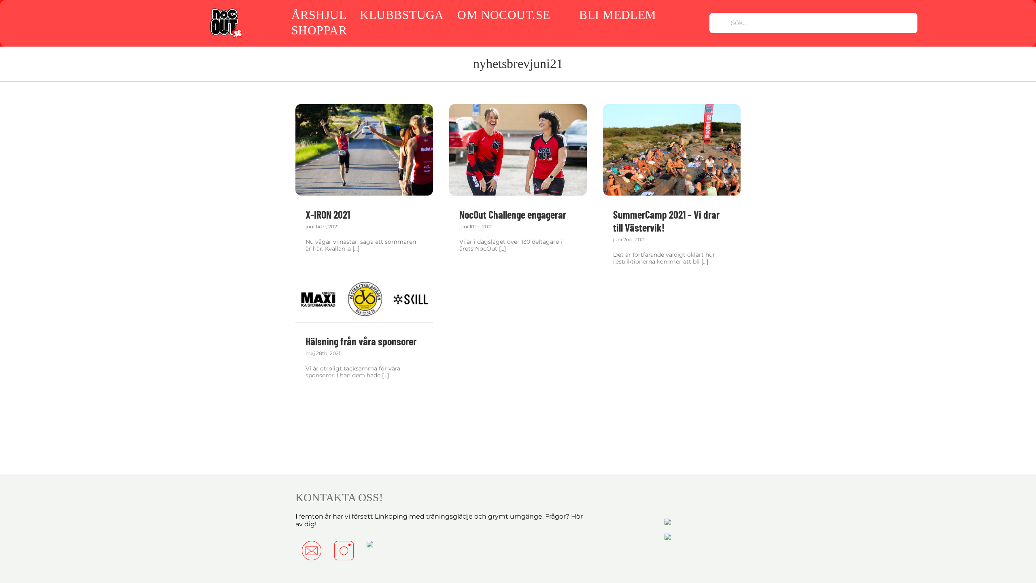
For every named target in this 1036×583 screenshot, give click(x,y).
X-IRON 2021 (328, 214)
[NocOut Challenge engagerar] (518, 150)
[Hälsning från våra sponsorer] (364, 299)
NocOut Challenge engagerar (512, 214)
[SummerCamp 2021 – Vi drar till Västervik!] (672, 150)
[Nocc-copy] (226, 9)
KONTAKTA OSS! (339, 497)
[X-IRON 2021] (364, 150)
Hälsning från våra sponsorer (361, 341)
